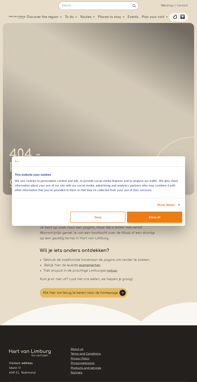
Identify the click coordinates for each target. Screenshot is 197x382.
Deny (97, 217)
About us (77, 349)
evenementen (89, 265)
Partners (77, 372)
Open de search (134, 6)
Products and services (86, 368)
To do (69, 17)
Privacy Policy (80, 358)
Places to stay (109, 17)
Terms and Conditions (86, 353)
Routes (85, 17)
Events (133, 17)
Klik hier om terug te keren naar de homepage (80, 293)
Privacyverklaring (82, 363)
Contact (182, 5)
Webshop (167, 5)
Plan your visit (153, 17)
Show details (166, 205)
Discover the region (42, 17)
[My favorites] (175, 17)
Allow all (154, 217)
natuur (112, 270)
